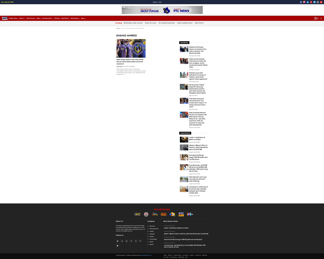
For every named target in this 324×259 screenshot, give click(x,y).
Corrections (186, 255)
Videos (38, 18)
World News (75, 18)
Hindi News (65, 18)
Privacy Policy (173, 257)
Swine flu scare (150, 23)
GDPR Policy (181, 257)
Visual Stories (30, 18)
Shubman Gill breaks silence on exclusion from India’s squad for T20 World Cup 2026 (197, 50)
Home (118, 28)
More (83, 18)
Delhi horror (199, 23)
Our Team (166, 257)
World (151, 242)
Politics (21, 18)
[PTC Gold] (163, 214)
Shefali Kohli (119, 66)
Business (152, 226)
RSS (187, 257)
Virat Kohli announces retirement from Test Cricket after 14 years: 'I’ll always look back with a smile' (197, 103)
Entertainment (47, 18)
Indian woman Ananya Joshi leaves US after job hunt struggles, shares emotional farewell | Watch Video (198, 63)
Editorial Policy (177, 255)
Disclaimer (204, 255)
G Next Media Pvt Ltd (146, 255)
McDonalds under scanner (133, 23)
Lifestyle (152, 234)
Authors (192, 255)
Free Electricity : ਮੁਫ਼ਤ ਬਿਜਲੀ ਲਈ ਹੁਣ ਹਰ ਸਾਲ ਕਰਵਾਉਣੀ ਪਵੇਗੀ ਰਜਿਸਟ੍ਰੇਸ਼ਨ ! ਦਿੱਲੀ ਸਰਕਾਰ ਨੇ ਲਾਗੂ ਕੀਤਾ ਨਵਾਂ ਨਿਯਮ (198, 168)
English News (13, 18)
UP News (57, 18)
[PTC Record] (146, 214)
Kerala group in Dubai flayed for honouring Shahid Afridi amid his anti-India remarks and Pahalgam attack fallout (197, 89)
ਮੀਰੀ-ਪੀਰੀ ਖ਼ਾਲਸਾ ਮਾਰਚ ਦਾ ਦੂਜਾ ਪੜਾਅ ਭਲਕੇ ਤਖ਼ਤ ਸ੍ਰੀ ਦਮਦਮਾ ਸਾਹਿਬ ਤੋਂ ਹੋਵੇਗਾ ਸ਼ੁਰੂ (198, 179)
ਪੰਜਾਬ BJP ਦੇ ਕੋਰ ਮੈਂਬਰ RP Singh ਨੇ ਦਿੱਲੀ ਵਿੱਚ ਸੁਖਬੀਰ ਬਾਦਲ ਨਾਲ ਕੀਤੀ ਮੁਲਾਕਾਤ (198, 157)
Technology (153, 239)
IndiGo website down (185, 23)
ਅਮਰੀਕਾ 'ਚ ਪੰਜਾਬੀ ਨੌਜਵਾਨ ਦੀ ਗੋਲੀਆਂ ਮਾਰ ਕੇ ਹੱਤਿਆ (197, 138)
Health (152, 231)
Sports (151, 244)
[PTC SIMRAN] (181, 214)
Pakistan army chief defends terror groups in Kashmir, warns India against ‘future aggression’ (198, 76)
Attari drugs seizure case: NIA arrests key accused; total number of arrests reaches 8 (130, 62)
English (155, 2)
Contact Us (198, 255)
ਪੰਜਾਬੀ (160, 2)
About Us (170, 255)
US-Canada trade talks (166, 23)
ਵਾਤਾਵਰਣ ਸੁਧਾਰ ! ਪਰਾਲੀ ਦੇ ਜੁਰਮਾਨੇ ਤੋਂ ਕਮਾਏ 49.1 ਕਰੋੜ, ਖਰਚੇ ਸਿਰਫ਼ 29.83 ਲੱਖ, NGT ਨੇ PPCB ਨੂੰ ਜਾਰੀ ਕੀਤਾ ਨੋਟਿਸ (198, 190)
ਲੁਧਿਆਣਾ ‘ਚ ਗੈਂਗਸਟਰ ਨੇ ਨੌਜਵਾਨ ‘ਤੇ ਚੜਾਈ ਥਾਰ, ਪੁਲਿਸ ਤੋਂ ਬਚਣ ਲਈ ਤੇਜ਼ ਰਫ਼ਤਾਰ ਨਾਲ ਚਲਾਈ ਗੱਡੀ (198, 147)
